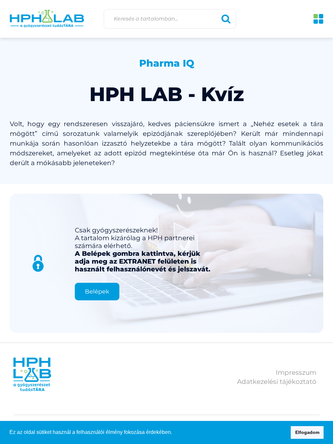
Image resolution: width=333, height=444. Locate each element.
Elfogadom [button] (307, 432)
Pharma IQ (166, 63)
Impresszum (296, 372)
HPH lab (47, 18)
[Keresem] (226, 18)
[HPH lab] (32, 374)
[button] (174, 433)
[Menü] (318, 19)
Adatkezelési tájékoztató (276, 381)
